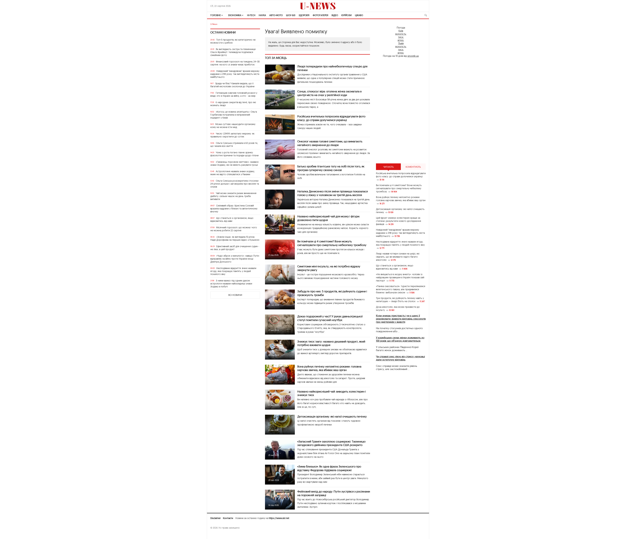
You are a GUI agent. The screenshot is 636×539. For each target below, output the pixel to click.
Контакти (228, 518)
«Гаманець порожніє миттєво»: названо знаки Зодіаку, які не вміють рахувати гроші (234, 163)
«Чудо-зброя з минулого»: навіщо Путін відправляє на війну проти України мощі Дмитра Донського (234, 258)
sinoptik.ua (413, 55)
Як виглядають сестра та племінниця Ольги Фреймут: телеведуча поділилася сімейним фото (233, 52)
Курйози (346, 15)
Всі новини (235, 295)
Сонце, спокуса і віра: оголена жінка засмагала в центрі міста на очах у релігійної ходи (329, 93)
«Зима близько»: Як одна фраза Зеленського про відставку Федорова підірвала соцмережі (329, 468)
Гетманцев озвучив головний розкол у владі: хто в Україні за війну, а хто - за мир (233, 94)
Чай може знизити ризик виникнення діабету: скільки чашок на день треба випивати (233, 196)
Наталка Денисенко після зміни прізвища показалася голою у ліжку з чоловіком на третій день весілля (332, 193)
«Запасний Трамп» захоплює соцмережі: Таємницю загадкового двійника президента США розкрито (331, 443)
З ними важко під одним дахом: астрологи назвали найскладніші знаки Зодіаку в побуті (231, 283)
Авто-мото (276, 15)
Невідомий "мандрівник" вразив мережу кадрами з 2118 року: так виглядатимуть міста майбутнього (234, 74)
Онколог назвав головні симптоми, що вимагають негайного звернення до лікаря (329, 143)
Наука (262, 15)
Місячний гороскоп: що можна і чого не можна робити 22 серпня (233, 229)
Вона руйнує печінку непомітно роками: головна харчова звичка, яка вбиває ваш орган (329, 368)
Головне (215, 15)
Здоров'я (304, 15)
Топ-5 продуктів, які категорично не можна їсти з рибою (233, 41)
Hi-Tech (251, 15)
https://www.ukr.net (279, 518)
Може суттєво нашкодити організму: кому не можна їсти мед (233, 126)
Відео (335, 15)
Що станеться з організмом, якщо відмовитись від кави (231, 219)
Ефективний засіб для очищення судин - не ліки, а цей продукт (234, 248)
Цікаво (359, 15)
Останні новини (223, 32)
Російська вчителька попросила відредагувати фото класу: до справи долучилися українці (331, 118)
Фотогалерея (320, 15)
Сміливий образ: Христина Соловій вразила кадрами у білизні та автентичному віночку (233, 208)
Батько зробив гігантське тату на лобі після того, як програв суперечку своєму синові (330, 168)
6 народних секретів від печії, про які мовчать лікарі (233, 104)
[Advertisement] (401, 110)
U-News (213, 24)
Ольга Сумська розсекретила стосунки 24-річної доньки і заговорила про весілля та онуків (234, 183)
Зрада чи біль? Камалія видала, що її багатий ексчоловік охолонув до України (232, 85)
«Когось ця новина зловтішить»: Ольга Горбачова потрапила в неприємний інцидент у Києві (233, 114)
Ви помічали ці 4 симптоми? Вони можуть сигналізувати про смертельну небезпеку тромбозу (331, 243)
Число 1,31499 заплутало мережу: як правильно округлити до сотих (232, 135)
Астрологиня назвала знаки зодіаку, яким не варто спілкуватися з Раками (232, 173)
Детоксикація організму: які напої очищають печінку (332, 416)
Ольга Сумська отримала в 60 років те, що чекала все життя (234, 144)
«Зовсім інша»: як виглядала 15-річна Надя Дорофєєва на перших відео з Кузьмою (234, 238)
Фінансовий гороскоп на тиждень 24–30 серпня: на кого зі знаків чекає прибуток (235, 63)
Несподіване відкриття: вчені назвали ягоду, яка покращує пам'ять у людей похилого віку (233, 271)
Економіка (234, 15)
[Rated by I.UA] (217, 534)
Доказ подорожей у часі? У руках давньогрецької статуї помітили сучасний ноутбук (330, 318)
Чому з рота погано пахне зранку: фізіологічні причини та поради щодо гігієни (234, 154)
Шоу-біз (290, 15)
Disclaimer (215, 518)
